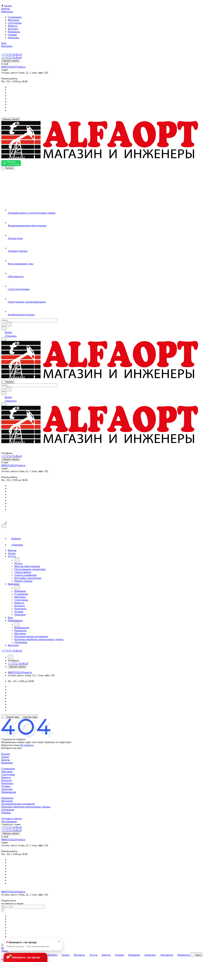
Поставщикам (9, 821)
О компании (15, 17)
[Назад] (17, 560)
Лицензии (13, 37)
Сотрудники (15, 23)
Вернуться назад (10, 745)
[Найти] (9, 324)
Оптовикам (7, 809)
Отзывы (12, 34)
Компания (7, 762)
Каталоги (13, 28)
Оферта (5, 950)
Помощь (6, 812)
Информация (8, 792)
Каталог (5, 754)
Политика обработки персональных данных (25, 806)
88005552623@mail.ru (13, 66)
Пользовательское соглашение (18, 803)
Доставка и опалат (11, 818)
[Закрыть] (3, 526)
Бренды (5, 759)
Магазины (13, 20)
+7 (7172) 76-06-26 (11, 54)
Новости (12, 25)
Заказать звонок (11, 61)
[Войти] (2, 518)
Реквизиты (14, 31)
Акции (5, 756)
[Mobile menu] (4, 404)
